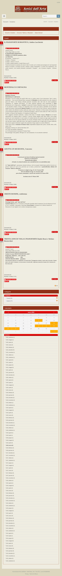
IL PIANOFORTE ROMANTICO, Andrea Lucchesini (23, 42)
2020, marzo (9, 390)
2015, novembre (10, 500)
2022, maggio (10, 339)
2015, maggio (10, 510)
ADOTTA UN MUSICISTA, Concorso (18, 149)
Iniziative (14, 142)
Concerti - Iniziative (53, 21)
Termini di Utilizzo (33, 574)
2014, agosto (9, 533)
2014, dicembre (10, 523)
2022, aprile (9, 342)
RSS (57, 285)
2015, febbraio (10, 518)
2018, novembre (10, 425)
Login (58, 2)
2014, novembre (10, 525)
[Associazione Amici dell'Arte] (31, 9)
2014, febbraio (10, 548)
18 (54, 323)
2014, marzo (9, 545)
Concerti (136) (9, 298)
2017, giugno (9, 463)
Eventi (45, 21)
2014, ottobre (9, 528)
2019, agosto (9, 407)
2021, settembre (10, 357)
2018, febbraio (10, 447)
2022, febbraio (10, 347)
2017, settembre (10, 460)
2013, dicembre (10, 553)
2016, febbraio (10, 493)
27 (15, 328)
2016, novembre (10, 478)
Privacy (27, 574)
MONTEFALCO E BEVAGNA (15, 87)
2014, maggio (10, 540)
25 (54, 325)
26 (8, 328)
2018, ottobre (9, 427)
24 (46, 325)
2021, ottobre (9, 355)
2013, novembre (10, 555)
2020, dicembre (10, 375)
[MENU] (4, 16)
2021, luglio (9, 362)
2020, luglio (9, 382)
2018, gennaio (10, 450)
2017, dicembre (10, 452)
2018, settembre (10, 430)
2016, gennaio (10, 495)
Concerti (14, 80)
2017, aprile (9, 468)
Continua (55, 80)
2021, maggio (10, 367)
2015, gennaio (10, 520)
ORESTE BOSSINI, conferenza (15, 194)
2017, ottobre (9, 457)
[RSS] (56, 297)
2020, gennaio (10, 395)
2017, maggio (10, 465)
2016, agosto (9, 483)
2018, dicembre (10, 422)
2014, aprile (9, 543)
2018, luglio (9, 435)
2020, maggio (10, 385)
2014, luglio (9, 535)
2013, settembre (10, 560)
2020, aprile (9, 387)
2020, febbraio (10, 392)
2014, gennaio (10, 550)
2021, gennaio (10, 372)
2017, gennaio (10, 475)
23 (38, 325)
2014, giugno (9, 538)
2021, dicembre (10, 349)
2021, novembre (10, 352)
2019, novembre (10, 400)
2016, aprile (9, 488)
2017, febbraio (10, 473)
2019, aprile (9, 412)
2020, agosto (9, 380)
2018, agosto (9, 432)
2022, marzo (9, 344)
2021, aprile (9, 370)
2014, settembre (10, 530)
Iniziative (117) (9, 301)
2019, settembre (10, 405)
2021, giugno (9, 365)
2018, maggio (10, 440)
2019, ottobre (9, 402)
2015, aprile (9, 513)
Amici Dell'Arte (15, 48)
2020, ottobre (9, 377)
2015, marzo (9, 515)
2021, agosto (9, 360)
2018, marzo (9, 445)
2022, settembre (10, 337)
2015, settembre (10, 505)
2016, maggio (10, 485)
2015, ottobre (9, 503)
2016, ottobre (9, 480)
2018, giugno (9, 437)
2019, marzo (9, 415)
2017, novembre (10, 455)
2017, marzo (9, 470)
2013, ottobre (9, 558)
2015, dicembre (10, 498)
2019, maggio (10, 410)
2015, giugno (9, 508)
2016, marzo (9, 490)
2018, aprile (9, 442)
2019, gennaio (10, 420)
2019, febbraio (10, 417)
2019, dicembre (10, 397)
